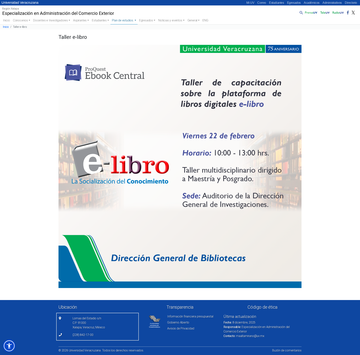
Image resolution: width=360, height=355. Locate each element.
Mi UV (250, 2)
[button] (301, 12)
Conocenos (20, 20)
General (192, 20)
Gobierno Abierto (178, 322)
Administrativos (332, 2)
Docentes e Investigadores (50, 20)
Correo (261, 2)
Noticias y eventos (170, 20)
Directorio (351, 2)
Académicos (312, 2)
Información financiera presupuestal (190, 316)
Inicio (6, 20)
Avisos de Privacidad (180, 328)
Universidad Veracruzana (20, 3)
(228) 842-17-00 (83, 335)
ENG (205, 20)
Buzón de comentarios (287, 350)
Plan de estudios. (123, 20)
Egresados (294, 2)
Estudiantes (276, 2)
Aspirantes (80, 20)
